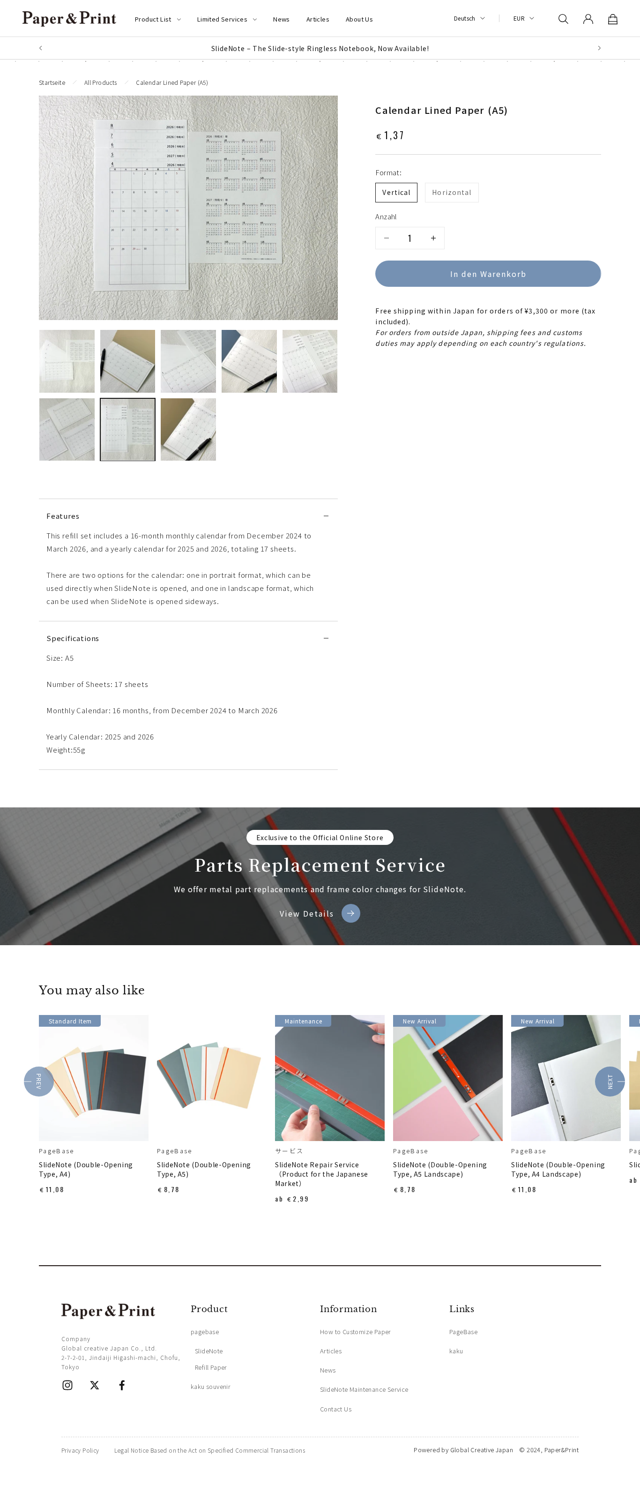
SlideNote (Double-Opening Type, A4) (86, 1169)
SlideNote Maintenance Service (364, 1389)
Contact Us (335, 1408)
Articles (317, 19)
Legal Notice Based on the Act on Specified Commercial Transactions (209, 1450)
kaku (456, 1350)
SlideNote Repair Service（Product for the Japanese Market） (321, 1174)
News (281, 19)
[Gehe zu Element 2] (128, 361)
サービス (289, 1150)
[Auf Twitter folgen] (95, 1385)
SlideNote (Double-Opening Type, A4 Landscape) (558, 1169)
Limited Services (222, 19)
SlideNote (209, 1350)
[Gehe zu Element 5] (310, 361)
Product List (153, 19)
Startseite (52, 82)
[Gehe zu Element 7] (128, 430)
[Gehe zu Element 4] (249, 361)
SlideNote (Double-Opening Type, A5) (204, 1169)
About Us (359, 19)
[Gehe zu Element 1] (67, 361)
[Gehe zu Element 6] (67, 430)
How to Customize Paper (355, 1331)
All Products (100, 82)
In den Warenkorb (488, 273)
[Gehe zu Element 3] (188, 361)
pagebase (205, 1331)
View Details (307, 913)
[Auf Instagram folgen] (67, 1385)
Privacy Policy (80, 1450)
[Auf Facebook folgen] (122, 1385)
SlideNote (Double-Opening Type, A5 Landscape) (440, 1169)
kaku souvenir (211, 1386)
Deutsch (465, 18)
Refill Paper (211, 1367)
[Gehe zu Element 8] (188, 430)
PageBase (56, 1150)
